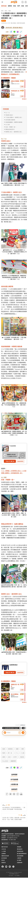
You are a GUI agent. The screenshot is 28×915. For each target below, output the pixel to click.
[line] (10, 866)
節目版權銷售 (20, 856)
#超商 (3, 749)
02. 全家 (7, 124)
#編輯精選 (13, 761)
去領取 (22, 86)
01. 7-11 (7, 112)
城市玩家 (4, 6)
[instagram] (13, 866)
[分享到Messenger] (17, 31)
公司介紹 (3, 849)
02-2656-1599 (12, 839)
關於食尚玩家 (4, 847)
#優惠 (17, 749)
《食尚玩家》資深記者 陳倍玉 (14, 27)
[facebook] (2, 866)
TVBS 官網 (11, 875)
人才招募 (3, 851)
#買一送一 (10, 753)
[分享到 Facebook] (11, 31)
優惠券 (10, 6)
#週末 (22, 749)
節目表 (3, 860)
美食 (22, 6)
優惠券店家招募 (5, 856)
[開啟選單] (2, 2)
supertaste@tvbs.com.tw (13, 835)
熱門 (18, 6)
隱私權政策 (19, 849)
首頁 (2, 11)
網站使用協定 (20, 851)
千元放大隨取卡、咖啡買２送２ (13, 117)
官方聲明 (19, 860)
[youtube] (6, 866)
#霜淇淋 (22, 757)
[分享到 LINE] (14, 31)
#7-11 (17, 753)
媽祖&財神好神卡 (10, 129)
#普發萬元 (10, 749)
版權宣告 (3, 862)
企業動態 (3, 853)
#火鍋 (22, 753)
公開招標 (19, 858)
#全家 (9, 757)
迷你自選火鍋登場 (10, 120)
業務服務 (19, 847)
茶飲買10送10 (9, 115)
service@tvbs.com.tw (12, 837)
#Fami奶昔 (5, 761)
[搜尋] (22, 2)
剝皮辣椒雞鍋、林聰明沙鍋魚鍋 (13, 122)
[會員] (26, 2)
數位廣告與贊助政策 (21, 853)
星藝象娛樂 (19, 862)
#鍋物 (3, 757)
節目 (14, 6)
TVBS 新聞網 (16, 875)
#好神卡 (15, 757)
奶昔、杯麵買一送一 (10, 127)
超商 (10, 11)
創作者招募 (4, 858)
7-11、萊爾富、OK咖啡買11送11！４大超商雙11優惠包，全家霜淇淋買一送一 (13, 472)
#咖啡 (3, 753)
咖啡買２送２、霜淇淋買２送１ (13, 132)
